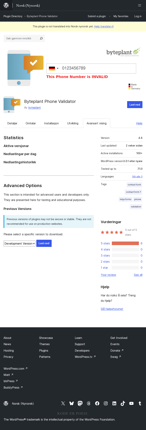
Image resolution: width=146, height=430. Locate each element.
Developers (82, 350)
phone (137, 199)
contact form (134, 184)
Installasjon (51, 123)
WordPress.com (16, 368)
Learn (78, 338)
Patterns (44, 357)
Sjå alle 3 (137, 176)
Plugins (43, 350)
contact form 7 (133, 192)
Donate (117, 350)
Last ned (134, 104)
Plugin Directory (13, 16)
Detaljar (12, 123)
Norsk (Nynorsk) (23, 403)
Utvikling (72, 123)
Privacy (8, 357)
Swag (115, 357)
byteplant (34, 107)
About (7, 338)
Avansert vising (96, 123)
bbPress (11, 381)
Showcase (46, 338)
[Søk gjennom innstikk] (41, 38)
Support (80, 344)
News (7, 344)
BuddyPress (13, 387)
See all (138, 275)
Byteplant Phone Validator (50, 101)
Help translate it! (104, 26)
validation (136, 206)
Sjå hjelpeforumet (112, 309)
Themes (44, 344)
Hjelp (139, 123)
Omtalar (31, 123)
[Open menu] (140, 5)
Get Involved (118, 338)
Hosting (9, 350)
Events (114, 344)
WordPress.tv (85, 357)
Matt (9, 375)
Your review (108, 275)
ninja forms (125, 199)
